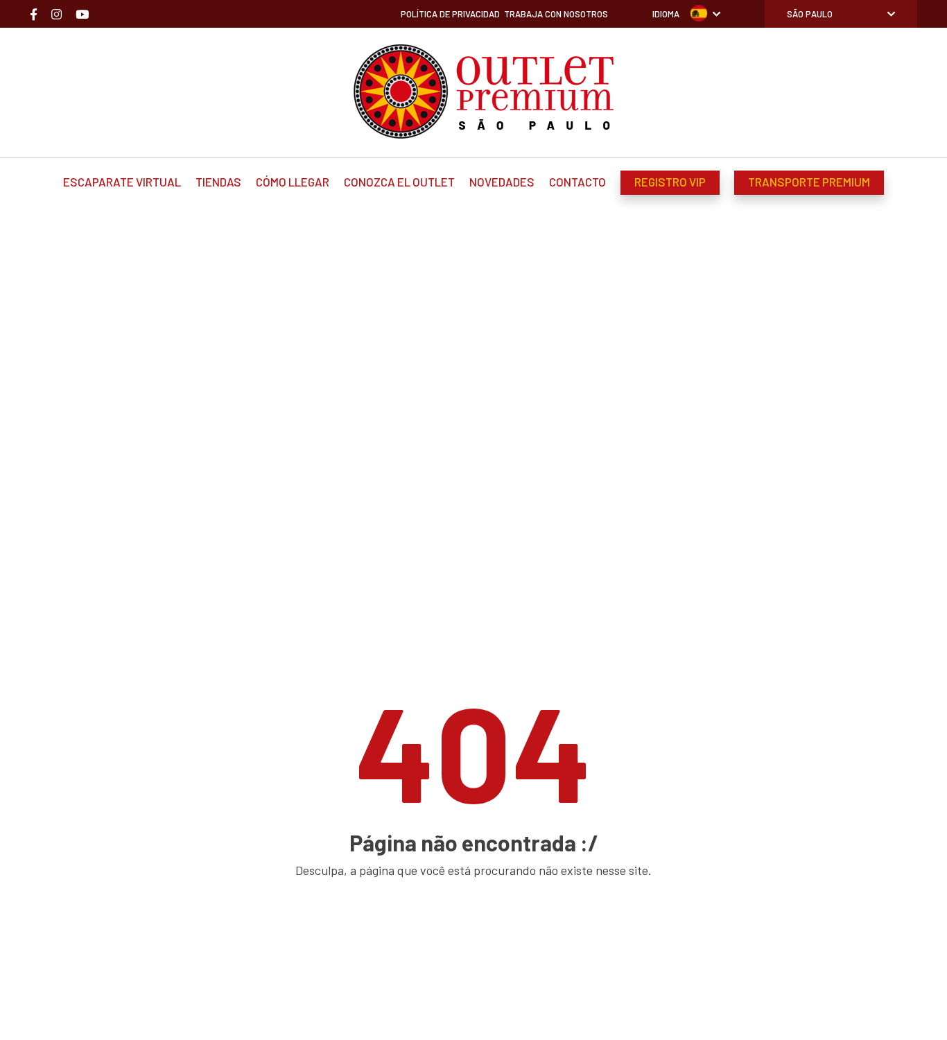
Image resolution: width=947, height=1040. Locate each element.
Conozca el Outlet (399, 182)
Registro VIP (670, 182)
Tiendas (218, 182)
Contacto (577, 182)
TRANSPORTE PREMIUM (809, 182)
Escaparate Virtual (122, 182)
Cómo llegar (292, 182)
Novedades (502, 182)
